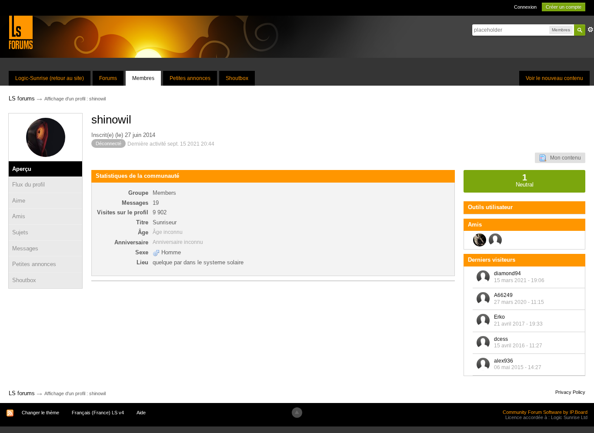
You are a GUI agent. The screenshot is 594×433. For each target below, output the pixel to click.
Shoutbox (237, 78)
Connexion (525, 7)
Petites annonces (190, 78)
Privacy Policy (570, 392)
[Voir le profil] (483, 276)
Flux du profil (28, 184)
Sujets (20, 232)
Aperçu (21, 169)
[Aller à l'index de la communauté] (21, 32)
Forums (108, 78)
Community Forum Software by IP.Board (545, 412)
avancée (590, 29)
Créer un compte (563, 7)
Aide (141, 412)
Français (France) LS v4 (98, 412)
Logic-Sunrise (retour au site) (49, 78)
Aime (18, 200)
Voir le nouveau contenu (554, 78)
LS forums (22, 393)
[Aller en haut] (297, 412)
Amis (18, 216)
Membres (143, 78)
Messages (25, 248)
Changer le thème (40, 412)
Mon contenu (563, 158)
